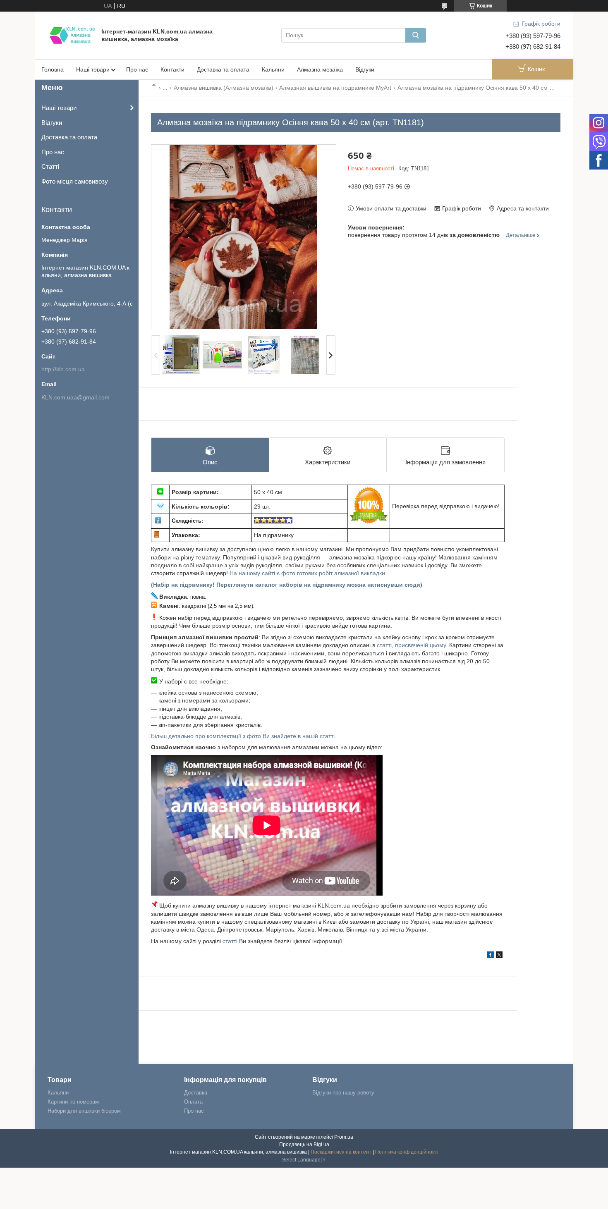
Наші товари (93, 69)
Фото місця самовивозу (74, 181)
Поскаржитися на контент (341, 1152)
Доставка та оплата (223, 69)
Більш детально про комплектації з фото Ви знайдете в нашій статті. (243, 736)
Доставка (195, 1093)
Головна (52, 69)
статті (230, 941)
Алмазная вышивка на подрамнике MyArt (335, 87)
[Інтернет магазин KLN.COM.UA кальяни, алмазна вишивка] (72, 34)
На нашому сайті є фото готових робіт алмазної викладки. (308, 573)
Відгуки (364, 69)
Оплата (193, 1102)
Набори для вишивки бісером (84, 1111)
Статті (50, 166)
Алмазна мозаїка (320, 69)
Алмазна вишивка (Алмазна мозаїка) (223, 87)
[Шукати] (415, 35)
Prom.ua (343, 1137)
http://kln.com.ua (63, 369)
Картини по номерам (73, 1102)
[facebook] (490, 956)
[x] (499, 956)
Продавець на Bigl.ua (304, 1144)
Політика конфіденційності (406, 1152)
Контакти (172, 69)
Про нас (137, 69)
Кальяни (273, 69)
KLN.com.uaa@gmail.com (75, 397)
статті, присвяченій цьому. (413, 645)
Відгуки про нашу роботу (343, 1093)
